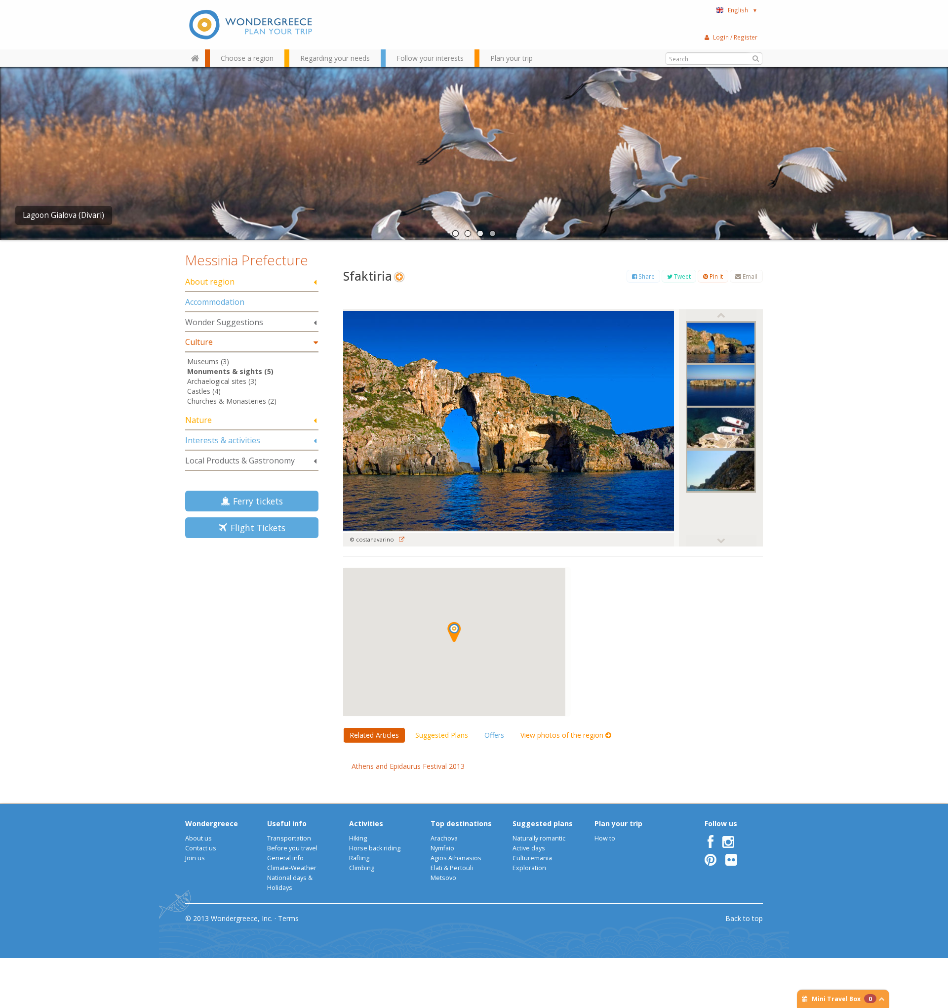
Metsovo (443, 878)
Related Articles (374, 735)
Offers (494, 735)
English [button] (742, 10)
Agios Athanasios (456, 858)
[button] (454, 632)
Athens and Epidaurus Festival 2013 (408, 766)
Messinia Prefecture (246, 260)
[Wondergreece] (251, 24)
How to (604, 838)
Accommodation (214, 301)
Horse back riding (374, 848)
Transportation (289, 838)
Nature (198, 420)
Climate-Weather (291, 868)
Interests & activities (222, 440)
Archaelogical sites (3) (222, 381)
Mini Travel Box (842, 999)
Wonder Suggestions (224, 322)
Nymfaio (442, 848)
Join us (195, 858)
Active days (529, 848)
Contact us (200, 848)
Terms (288, 918)
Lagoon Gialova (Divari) (63, 215)
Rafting (359, 858)
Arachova (444, 838)
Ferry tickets (255, 501)
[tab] (251, 282)
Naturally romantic (539, 838)
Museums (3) (208, 361)
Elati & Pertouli (452, 868)
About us (198, 838)
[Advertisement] (252, 615)
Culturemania (532, 858)
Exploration (529, 868)
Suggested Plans (441, 735)
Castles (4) (204, 391)
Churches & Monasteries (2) (231, 401)
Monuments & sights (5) (230, 371)
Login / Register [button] (735, 37)
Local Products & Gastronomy (240, 460)
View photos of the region (562, 735)
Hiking (358, 838)
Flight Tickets (255, 528)
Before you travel (292, 848)
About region (210, 281)
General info (285, 858)
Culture (199, 341)
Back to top (744, 918)
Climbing (361, 868)
